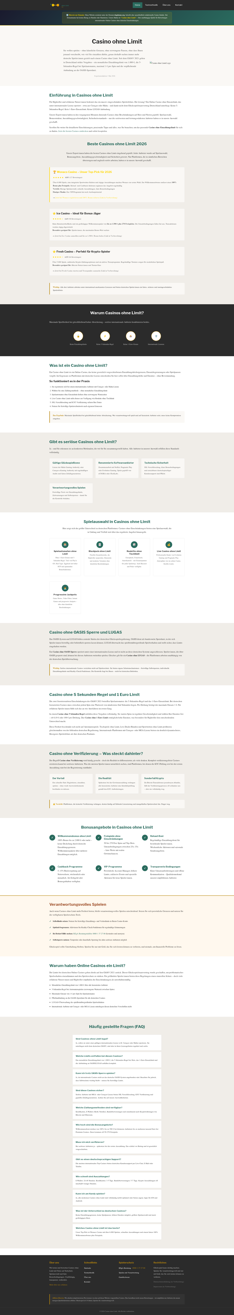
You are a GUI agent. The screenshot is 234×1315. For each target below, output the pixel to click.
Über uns (166, 5)
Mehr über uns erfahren (58, 1284)
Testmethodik (151, 5)
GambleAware (124, 1277)
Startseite (87, 1268)
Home (137, 5)
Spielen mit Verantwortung (129, 1272)
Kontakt (178, 5)
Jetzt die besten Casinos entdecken (73, 131)
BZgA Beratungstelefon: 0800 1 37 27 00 (89, 933)
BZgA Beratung (125, 1268)
